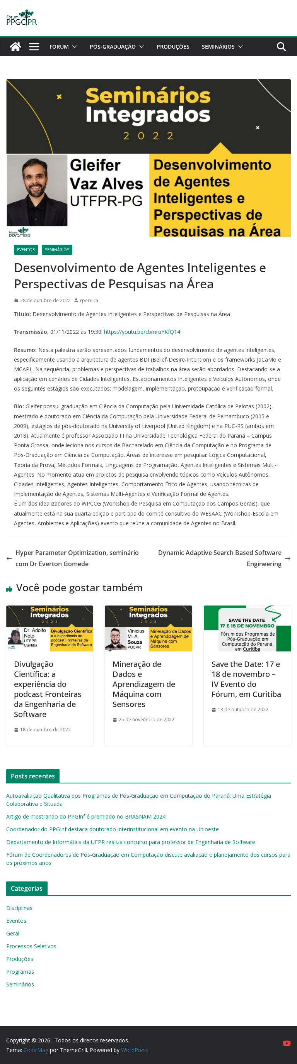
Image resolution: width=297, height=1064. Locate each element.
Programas (20, 971)
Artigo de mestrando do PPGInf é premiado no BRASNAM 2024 (86, 816)
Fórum (59, 46)
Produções (173, 46)
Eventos (26, 249)
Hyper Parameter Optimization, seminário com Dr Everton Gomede (77, 558)
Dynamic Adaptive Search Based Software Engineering (220, 558)
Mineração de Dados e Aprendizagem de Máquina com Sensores (144, 684)
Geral (12, 933)
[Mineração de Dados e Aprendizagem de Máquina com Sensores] (148, 611)
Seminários (218, 46)
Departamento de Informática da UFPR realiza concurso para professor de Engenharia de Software (130, 842)
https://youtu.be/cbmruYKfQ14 (142, 331)
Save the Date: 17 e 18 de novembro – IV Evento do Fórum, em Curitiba (246, 679)
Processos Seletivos (31, 946)
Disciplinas (19, 908)
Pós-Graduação (113, 46)
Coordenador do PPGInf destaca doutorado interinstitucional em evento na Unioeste (112, 829)
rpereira (89, 300)
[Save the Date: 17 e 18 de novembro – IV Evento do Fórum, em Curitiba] (247, 611)
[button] (73, 46)
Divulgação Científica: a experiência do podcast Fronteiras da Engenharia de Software (48, 689)
